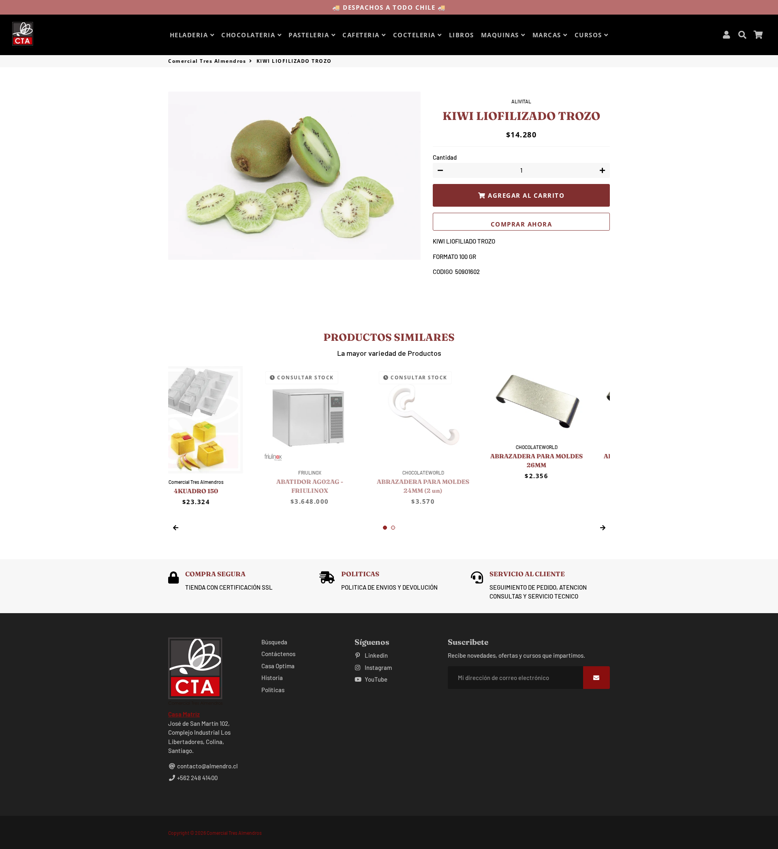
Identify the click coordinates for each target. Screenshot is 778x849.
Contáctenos (278, 653)
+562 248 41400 (197, 777)
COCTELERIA (415, 35)
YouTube (375, 679)
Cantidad (445, 157)
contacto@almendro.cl (207, 766)
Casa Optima (278, 665)
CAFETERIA (362, 35)
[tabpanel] (218, 423)
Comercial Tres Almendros (207, 61)
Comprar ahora (521, 224)
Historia (272, 677)
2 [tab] (393, 528)
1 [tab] (385, 528)
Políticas (272, 689)
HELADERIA (190, 35)
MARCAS (548, 35)
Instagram (377, 667)
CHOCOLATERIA (249, 35)
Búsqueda (274, 642)
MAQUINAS (501, 35)
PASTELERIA (310, 35)
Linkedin (375, 655)
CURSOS (590, 35)
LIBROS (461, 35)
